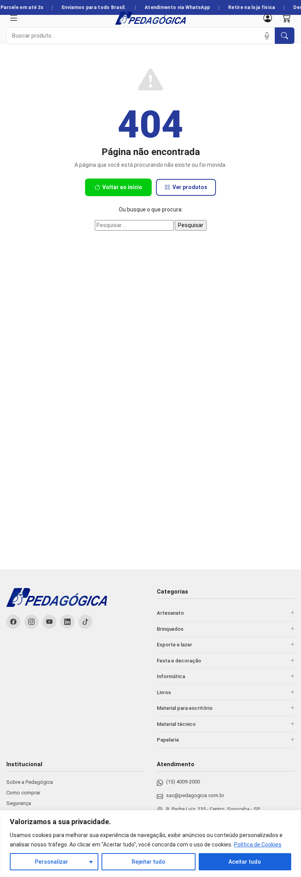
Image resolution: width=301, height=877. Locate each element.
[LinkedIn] (67, 622)
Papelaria (168, 740)
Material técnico (176, 724)
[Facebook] (13, 622)
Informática (171, 676)
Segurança (18, 803)
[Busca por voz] (267, 35)
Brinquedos (170, 629)
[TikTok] (85, 622)
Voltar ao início (122, 187)
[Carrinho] (286, 18)
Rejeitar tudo (148, 862)
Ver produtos (189, 187)
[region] (150, 843)
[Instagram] (31, 622)
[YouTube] (49, 622)
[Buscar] (284, 35)
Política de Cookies (257, 844)
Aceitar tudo (244, 862)
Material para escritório (184, 708)
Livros (164, 692)
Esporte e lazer (174, 645)
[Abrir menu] (13, 18)
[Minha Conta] (267, 18)
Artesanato (170, 613)
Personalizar (51, 862)
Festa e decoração (179, 661)
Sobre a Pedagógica (29, 782)
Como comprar (23, 793)
